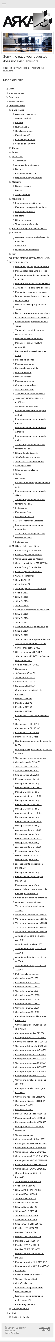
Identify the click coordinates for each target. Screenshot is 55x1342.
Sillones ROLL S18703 (26, 1207)
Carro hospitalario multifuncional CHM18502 (30, 1027)
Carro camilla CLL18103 (27, 732)
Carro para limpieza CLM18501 (30, 1037)
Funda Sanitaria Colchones (28, 1274)
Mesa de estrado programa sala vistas (30, 306)
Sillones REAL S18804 (26, 1194)
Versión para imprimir (16, 1328)
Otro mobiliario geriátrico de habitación (28, 1175)
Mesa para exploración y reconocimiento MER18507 (28, 836)
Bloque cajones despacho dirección (32, 296)
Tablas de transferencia (26, 224)
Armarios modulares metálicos (30, 393)
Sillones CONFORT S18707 (28, 1224)
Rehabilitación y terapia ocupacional (29, 228)
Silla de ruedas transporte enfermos (32, 639)
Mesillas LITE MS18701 (26, 1228)
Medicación (17, 156)
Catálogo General (20, 1308)
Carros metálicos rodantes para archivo (30, 412)
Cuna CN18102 (22, 584)
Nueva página (22, 127)
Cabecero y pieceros (25, 1304)
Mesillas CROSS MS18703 (28, 1236)
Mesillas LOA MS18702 (26, 1232)
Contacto (13, 1313)
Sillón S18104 (22, 605)
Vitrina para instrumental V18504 (31, 923)
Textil (14, 254)
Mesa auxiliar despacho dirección (31, 271)
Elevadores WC (22, 135)
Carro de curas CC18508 (27, 1008)
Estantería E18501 (24, 1105)
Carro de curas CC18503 (27, 986)
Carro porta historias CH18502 (30, 1101)
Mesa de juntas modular (27, 368)
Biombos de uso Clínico (26, 737)
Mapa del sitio (10, 1330)
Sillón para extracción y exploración (32, 609)
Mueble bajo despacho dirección (31, 292)
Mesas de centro (23, 372)
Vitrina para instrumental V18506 (31, 931)
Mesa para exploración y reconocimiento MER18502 (28, 794)
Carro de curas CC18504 (27, 991)
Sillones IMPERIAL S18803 (28, 1190)
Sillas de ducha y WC (25, 144)
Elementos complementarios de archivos (30, 438)
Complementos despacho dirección (32, 317)
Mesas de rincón (23, 376)
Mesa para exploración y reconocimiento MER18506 (28, 827)
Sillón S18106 (22, 618)
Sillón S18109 (22, 635)
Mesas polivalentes (24, 381)
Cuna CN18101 (22, 580)
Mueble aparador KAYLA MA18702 (32, 1266)
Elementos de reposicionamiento (31, 207)
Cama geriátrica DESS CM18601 (31, 1160)
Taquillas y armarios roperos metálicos (29, 400)
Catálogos (14, 97)
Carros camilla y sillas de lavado (30, 758)
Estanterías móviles (24, 516)
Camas (15, 148)
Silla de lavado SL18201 (27, 770)
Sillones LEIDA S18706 (26, 1219)
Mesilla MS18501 (23, 711)
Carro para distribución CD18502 (31, 1046)
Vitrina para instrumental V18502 (31, 914)
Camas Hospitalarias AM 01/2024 (31, 563)
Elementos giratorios (25, 211)
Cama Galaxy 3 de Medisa (28, 567)
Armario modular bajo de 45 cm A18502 (30, 950)
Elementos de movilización (28, 203)
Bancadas (20, 478)
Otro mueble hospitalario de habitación (28, 692)
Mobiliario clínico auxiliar (27, 974)
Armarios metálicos (24, 389)
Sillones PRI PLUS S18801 (28, 1181)
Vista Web (46, 1330)
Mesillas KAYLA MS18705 (27, 1245)
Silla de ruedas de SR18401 (28, 652)
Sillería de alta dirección (26, 453)
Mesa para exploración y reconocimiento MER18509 (28, 853)
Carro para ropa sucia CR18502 (30, 1054)
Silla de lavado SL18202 (27, 775)
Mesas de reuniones (25, 364)
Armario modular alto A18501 (29, 944)
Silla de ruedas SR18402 (27, 665)
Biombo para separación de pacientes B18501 (33, 743)
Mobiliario (16, 182)
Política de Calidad (21, 1317)
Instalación (20, 245)
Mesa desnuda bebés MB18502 (30, 1118)
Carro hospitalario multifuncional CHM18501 (30, 1018)
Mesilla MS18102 (23, 703)
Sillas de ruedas (23, 220)
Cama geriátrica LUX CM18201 (30, 1139)
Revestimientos (16, 101)
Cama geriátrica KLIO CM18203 (30, 1152)
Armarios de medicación (27, 165)
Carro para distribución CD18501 (31, 1042)
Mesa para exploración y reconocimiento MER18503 (28, 802)
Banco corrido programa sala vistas (32, 313)
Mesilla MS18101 (23, 698)
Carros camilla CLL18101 (27, 724)
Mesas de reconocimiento (27, 779)
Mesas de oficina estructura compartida (28, 345)
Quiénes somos (16, 93)
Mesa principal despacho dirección (32, 266)
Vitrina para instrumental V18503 (31, 919)
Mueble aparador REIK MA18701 (31, 1262)
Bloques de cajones (24, 360)
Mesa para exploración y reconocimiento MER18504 (28, 811)
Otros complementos (25, 139)
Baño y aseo (18, 110)
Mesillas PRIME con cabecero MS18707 (29, 1255)
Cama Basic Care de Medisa (29, 559)
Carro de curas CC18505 (27, 995)
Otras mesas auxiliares (26, 385)
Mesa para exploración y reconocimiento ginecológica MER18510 (29, 863)
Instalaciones (21, 508)
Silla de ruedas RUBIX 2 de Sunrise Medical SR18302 (32, 658)
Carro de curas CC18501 (27, 978)
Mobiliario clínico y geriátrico (25, 546)
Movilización (18, 199)
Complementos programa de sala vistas (31, 323)
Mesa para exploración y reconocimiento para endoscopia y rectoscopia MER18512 (32, 889)
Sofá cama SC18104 (25, 686)
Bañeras (19, 122)
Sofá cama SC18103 (25, 681)
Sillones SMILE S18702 (26, 1202)
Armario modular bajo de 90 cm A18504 (30, 967)
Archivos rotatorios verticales (29, 520)
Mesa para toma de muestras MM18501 (29, 1128)
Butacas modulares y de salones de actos (32, 484)
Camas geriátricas (24, 1135)
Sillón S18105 (22, 614)
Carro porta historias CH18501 (30, 1097)
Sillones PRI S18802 (25, 1186)
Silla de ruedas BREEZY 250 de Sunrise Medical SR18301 (30, 645)
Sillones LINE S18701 (25, 1198)
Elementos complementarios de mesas (30, 421)
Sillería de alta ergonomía (27, 457)
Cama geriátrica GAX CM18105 (30, 1147)
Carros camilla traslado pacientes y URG (32, 717)
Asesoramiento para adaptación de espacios (32, 239)
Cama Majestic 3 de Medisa (28, 571)
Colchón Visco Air (23, 1283)
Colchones (20, 1270)
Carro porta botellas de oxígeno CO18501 (30, 1082)
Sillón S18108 (22, 631)
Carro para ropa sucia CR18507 (30, 1075)
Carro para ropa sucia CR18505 (30, 1067)
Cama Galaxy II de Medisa (28, 550)
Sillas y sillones (22, 194)
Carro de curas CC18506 (27, 999)
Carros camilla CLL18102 (27, 728)
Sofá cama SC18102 (25, 677)
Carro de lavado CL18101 (27, 762)
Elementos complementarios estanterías (29, 527)
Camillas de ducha (24, 131)
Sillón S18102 (22, 597)
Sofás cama (21, 669)
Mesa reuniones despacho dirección (32, 283)
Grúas (15, 152)
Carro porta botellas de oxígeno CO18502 (30, 1090)
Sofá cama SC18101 (25, 673)
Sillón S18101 (22, 593)
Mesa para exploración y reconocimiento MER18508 (28, 844)
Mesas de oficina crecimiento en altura (30, 353)
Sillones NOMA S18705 (26, 1215)
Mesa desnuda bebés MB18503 (30, 1122)
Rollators (19, 216)
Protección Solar (17, 105)
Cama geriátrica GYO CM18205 (30, 1169)
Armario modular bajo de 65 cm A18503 (30, 959)
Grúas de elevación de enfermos (31, 897)
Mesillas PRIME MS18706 (27, 1249)
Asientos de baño (23, 118)
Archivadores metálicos (26, 406)
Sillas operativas (23, 465)
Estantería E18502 (24, 1109)
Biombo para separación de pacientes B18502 (33, 751)
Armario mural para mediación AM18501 (30, 938)
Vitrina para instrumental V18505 (31, 927)
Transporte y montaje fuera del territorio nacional (30, 332)
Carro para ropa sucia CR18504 (30, 1063)
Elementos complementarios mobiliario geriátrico (29, 1298)
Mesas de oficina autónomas (29, 338)
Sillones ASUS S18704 (26, 1211)
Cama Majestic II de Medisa (28, 554)
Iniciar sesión (44, 1328)
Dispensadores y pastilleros (28, 177)
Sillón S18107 (22, 622)
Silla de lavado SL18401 (27, 766)
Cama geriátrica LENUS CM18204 (31, 1156)
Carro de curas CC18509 (27, 1012)
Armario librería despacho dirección (32, 288)
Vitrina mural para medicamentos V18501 (31, 908)
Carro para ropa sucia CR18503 (30, 1058)
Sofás (18, 474)
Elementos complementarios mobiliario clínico (29, 1289)
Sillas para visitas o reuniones (29, 461)
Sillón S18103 (22, 601)
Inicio (11, 88)
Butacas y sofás (23, 186)
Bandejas (19, 169)
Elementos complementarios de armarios (30, 429)
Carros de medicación (26, 173)
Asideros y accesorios (25, 114)
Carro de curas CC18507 (27, 1003)
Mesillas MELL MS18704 (27, 1241)
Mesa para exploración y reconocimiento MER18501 (28, 785)
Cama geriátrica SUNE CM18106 (31, 1164)
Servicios (16, 232)
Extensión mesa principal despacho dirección (32, 277)
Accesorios (20, 160)
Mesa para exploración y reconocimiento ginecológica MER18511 (29, 876)
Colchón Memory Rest (26, 1279)
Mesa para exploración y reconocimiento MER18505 (28, 819)
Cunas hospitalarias (24, 576)
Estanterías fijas (23, 512)
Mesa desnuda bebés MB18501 (30, 1114)
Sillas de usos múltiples (26, 470)
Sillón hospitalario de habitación (30, 588)
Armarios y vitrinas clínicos (28, 902)
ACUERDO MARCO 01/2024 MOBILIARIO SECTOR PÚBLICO (29, 260)
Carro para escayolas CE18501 (30, 1033)
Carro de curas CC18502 (27, 982)
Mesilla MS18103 (23, 707)
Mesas (18, 190)
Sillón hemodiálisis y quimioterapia (31, 626)
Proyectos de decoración (27, 249)
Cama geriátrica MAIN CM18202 (31, 1143)
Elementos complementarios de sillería (30, 493)
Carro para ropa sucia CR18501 (30, 1050)
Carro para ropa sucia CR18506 (30, 1071)
